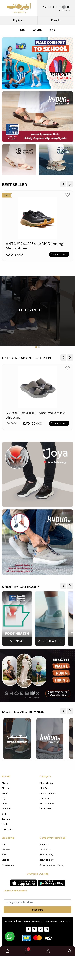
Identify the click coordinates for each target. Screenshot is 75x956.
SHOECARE (45, 808)
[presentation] (63, 184)
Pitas (4, 803)
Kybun (5, 793)
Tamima (6, 819)
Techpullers (63, 921)
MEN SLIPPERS (46, 803)
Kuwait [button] (55, 20)
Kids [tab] (52, 30)
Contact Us (45, 849)
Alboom (6, 783)
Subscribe (37, 909)
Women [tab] (37, 30)
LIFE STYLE (30, 310)
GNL (4, 813)
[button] (48, 951)
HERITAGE (44, 798)
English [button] (17, 20)
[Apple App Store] (24, 882)
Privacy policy (46, 854)
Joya (4, 798)
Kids (4, 854)
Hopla (5, 824)
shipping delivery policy (51, 865)
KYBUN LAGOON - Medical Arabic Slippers (35, 415)
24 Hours (6, 808)
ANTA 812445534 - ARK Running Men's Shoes (34, 246)
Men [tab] (22, 30)
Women (6, 849)
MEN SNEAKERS (47, 793)
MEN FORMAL (46, 783)
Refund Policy (46, 859)
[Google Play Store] (51, 882)
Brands (5, 859)
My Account (8, 865)
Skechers (6, 788)
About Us (44, 844)
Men (4, 844)
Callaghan (7, 829)
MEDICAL (43, 788)
